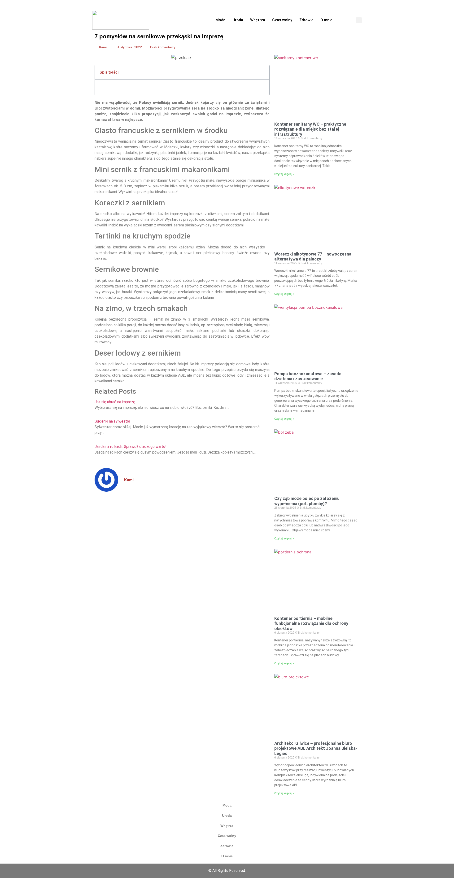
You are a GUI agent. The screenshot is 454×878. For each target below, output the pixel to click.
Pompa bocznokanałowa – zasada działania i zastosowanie (307, 376)
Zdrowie (306, 20)
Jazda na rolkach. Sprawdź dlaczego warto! (130, 446)
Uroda (237, 20)
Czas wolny (282, 20)
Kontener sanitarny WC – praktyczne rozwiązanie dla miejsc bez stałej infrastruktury (310, 129)
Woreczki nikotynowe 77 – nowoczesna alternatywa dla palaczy (312, 256)
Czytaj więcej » (284, 174)
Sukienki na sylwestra (112, 421)
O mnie (326, 20)
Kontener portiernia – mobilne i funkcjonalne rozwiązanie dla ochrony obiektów (311, 623)
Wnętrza (257, 20)
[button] (359, 20)
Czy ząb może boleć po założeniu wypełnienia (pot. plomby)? (307, 501)
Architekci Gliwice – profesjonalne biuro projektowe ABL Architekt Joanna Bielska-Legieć (315, 748)
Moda (220, 20)
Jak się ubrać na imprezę (115, 402)
